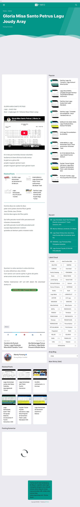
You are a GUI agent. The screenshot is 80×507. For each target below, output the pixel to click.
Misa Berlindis (54, 305)
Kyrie (68, 290)
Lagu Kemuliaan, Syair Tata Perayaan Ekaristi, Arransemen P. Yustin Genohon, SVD (8, 415)
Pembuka (68, 312)
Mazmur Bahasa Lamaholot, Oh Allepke (64, 228)
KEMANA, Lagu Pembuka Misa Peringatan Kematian (62, 243)
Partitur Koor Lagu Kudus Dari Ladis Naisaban (66, 103)
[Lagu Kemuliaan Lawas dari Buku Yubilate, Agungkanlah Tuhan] (9, 374)
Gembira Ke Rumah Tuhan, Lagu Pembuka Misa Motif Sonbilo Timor (13, 345)
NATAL (53, 309)
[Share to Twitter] (16, 334)
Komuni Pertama (55, 287)
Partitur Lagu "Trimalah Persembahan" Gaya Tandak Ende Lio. (68, 113)
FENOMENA (69, 272)
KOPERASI (69, 287)
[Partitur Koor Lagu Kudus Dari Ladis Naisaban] (55, 104)
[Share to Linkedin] (32, 334)
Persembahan (68, 323)
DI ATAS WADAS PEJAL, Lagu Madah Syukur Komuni (67, 155)
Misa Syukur (68, 305)
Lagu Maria (54, 294)
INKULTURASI (67, 276)
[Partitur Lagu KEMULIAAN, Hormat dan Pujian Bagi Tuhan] (29, 191)
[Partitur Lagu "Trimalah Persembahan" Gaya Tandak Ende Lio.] (55, 114)
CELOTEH (54, 265)
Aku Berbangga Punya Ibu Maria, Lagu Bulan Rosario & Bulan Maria (36, 345)
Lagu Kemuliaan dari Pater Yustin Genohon (24, 385)
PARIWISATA (67, 309)
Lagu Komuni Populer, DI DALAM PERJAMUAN (62, 250)
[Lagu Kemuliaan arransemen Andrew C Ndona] (40, 400)
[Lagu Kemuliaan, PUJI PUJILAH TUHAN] (7, 191)
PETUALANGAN (54, 327)
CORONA (54, 268)
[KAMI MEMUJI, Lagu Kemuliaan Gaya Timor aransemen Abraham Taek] (28, 178)
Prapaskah (55, 331)
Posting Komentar (8, 27)
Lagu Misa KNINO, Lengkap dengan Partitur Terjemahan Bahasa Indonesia (68, 93)
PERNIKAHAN (54, 323)
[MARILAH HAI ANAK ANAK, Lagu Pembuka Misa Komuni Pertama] (55, 124)
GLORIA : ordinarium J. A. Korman (40, 384)
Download (68, 268)
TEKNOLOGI (67, 338)
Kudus (54, 290)
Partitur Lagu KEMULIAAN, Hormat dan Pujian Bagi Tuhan (37, 195)
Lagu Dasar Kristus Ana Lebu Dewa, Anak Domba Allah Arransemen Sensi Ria (64, 235)
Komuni (70, 283)
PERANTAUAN (68, 320)
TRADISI (68, 342)
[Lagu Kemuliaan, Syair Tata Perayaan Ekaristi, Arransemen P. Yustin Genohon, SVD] (9, 400)
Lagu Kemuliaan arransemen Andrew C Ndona (40, 411)
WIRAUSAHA (61, 345)
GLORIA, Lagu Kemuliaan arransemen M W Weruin (16, 180)
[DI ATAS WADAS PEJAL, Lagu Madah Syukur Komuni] (55, 155)
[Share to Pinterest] (24, 334)
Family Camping (54, 272)
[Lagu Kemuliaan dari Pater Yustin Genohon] (24, 374)
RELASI (53, 334)
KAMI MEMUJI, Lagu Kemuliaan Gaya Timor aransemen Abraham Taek (37, 181)
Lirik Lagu (68, 298)
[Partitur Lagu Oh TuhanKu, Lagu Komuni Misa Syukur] (55, 83)
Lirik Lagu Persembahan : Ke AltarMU (68, 133)
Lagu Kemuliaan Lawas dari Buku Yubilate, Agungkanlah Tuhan (8, 386)
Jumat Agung (54, 279)
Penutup (53, 320)
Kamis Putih (69, 279)
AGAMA (52, 261)
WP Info (40, 4)
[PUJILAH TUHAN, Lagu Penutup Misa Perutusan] (55, 178)
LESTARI (53, 298)
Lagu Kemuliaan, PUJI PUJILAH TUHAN (17, 194)
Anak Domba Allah (67, 261)
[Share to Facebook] (8, 334)
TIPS (53, 342)
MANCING (69, 301)
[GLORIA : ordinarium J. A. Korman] (40, 374)
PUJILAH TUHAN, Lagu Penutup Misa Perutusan (68, 177)
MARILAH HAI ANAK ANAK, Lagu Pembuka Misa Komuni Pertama (68, 124)
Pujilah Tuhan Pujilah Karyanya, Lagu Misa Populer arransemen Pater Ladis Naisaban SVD (24, 414)
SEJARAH (68, 334)
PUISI (69, 331)
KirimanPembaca (55, 283)
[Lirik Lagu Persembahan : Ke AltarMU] (55, 135)
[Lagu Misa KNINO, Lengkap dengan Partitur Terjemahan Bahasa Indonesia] (55, 93)
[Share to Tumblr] (41, 334)
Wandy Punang (19, 354)
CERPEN (69, 265)
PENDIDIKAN (54, 316)
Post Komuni (68, 327)
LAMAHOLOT (68, 294)
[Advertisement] (40, 57)
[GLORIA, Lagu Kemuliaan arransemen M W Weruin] (7, 178)
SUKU (52, 338)
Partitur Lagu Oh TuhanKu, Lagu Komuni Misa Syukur (67, 82)
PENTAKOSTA (69, 316)
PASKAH (53, 312)
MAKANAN (54, 301)
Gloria (7, 327)
